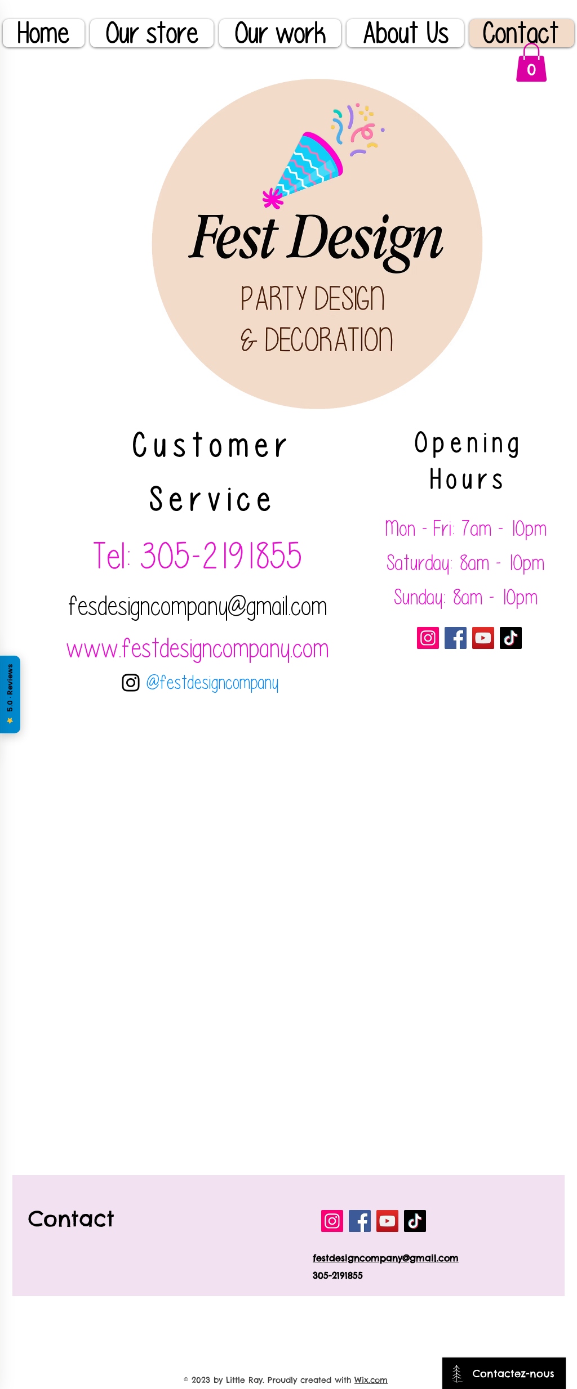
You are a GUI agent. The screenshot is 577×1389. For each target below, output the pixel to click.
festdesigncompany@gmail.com (386, 1257)
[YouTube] (483, 638)
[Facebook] (456, 638)
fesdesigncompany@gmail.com (197, 606)
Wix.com (371, 1380)
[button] (531, 62)
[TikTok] (511, 638)
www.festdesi (129, 648)
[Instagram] (428, 638)
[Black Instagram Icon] (131, 682)
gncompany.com (261, 648)
